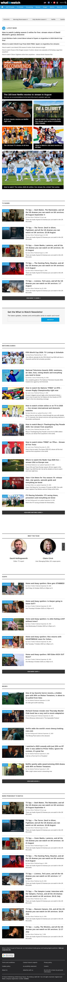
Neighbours (6, 584)
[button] (63, 2)
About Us (4, 970)
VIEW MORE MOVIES (33, 781)
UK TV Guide (10, 7)
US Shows (6, 210)
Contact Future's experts (30, 962)
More (59, 7)
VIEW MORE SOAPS (33, 671)
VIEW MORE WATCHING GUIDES (33, 512)
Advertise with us (28, 970)
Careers (46, 966)
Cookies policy (6, 966)
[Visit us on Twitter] (52, 3)
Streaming (29, 7)
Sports (52, 7)
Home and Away (7, 602)
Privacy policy (48, 962)
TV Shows (20, 7)
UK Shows (6, 478)
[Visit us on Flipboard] (54, 3)
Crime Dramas (7, 711)
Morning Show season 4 (20, 19)
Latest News (12, 28)
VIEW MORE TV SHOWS (33, 298)
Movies (38, 7)
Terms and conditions (8, 962)
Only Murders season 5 (39, 19)
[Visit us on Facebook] (49, 3)
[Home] (2, 7)
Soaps (45, 7)
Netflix (53, 19)
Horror (5, 694)
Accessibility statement (29, 966)
